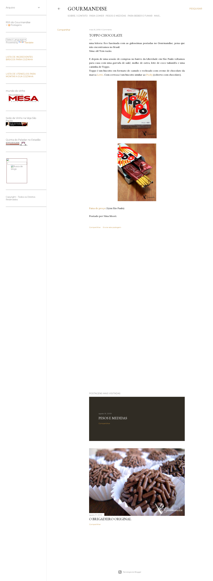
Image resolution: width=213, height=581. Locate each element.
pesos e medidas (116, 15)
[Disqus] (137, 273)
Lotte (100, 74)
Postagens (16, 25)
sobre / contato (78, 15)
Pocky (149, 74)
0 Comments (106, 30)
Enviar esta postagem (112, 227)
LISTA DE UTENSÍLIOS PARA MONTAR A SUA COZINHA (21, 75)
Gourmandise (87, 8)
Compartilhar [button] (63, 30)
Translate (28, 42)
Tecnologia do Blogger (132, 572)
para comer (96, 15)
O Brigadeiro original (110, 519)
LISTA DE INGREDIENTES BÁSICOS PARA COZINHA (19, 58)
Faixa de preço (97, 208)
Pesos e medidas (113, 418)
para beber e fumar (140, 15)
